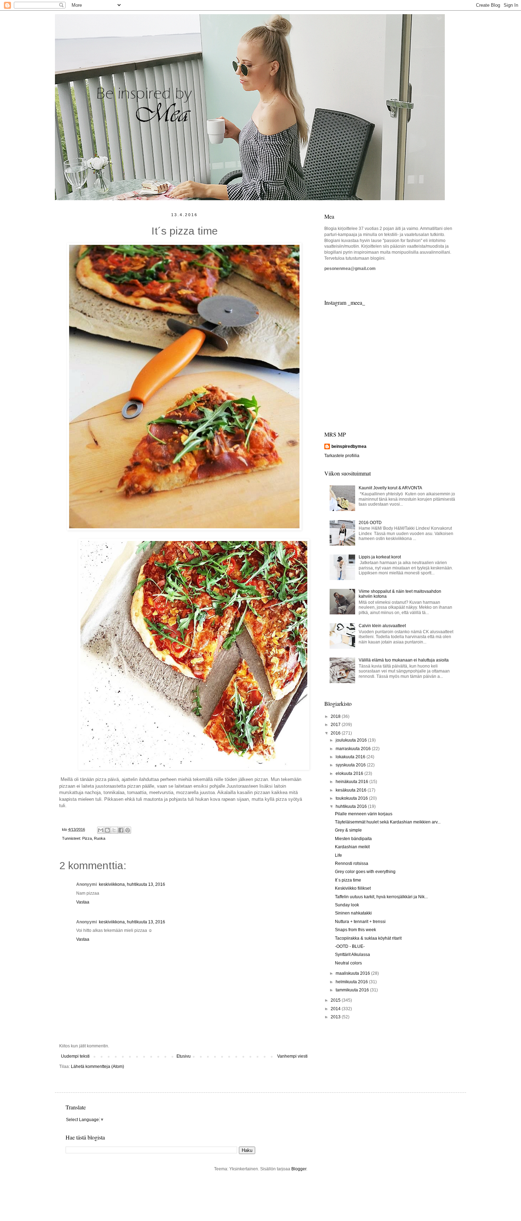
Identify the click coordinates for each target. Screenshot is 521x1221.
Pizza (87, 838)
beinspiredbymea (348, 446)
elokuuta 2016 (350, 773)
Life (338, 855)
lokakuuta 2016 (351, 756)
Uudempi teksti (75, 1056)
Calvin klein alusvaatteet (382, 625)
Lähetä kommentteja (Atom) (97, 1066)
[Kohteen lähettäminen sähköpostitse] (100, 830)
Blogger (298, 1168)
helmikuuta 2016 (352, 981)
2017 (336, 724)
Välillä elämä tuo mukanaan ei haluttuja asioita (404, 660)
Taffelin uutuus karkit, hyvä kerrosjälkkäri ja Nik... (381, 896)
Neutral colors (348, 963)
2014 (336, 1008)
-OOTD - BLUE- (350, 946)
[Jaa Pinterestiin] (127, 830)
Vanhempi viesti (292, 1056)
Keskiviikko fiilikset (353, 888)
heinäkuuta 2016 (352, 781)
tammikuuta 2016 (353, 990)
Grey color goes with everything (365, 871)
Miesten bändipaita (353, 838)
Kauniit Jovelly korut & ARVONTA (390, 487)
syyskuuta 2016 (351, 765)
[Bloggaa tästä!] (107, 830)
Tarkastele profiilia (341, 455)
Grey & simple (348, 830)
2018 (336, 716)
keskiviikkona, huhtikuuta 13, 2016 (132, 884)
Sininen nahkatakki (353, 913)
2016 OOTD (370, 522)
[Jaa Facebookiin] (120, 830)
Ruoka (99, 838)
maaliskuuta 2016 (353, 973)
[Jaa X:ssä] (114, 830)
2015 (336, 1000)
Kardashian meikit (352, 846)
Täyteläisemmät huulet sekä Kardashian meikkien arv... (388, 822)
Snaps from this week (355, 929)
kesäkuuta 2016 (352, 790)
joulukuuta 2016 (352, 740)
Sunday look (347, 904)
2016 (336, 733)
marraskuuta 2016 (354, 748)
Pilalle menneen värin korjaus (363, 813)
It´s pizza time (348, 880)
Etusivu (184, 1056)
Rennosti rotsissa (351, 863)
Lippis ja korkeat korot (380, 557)
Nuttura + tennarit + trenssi (360, 921)
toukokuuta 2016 (352, 798)
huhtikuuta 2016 (352, 806)
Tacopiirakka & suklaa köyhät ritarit (368, 938)
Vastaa (82, 902)
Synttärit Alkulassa (352, 954)
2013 (336, 1016)
